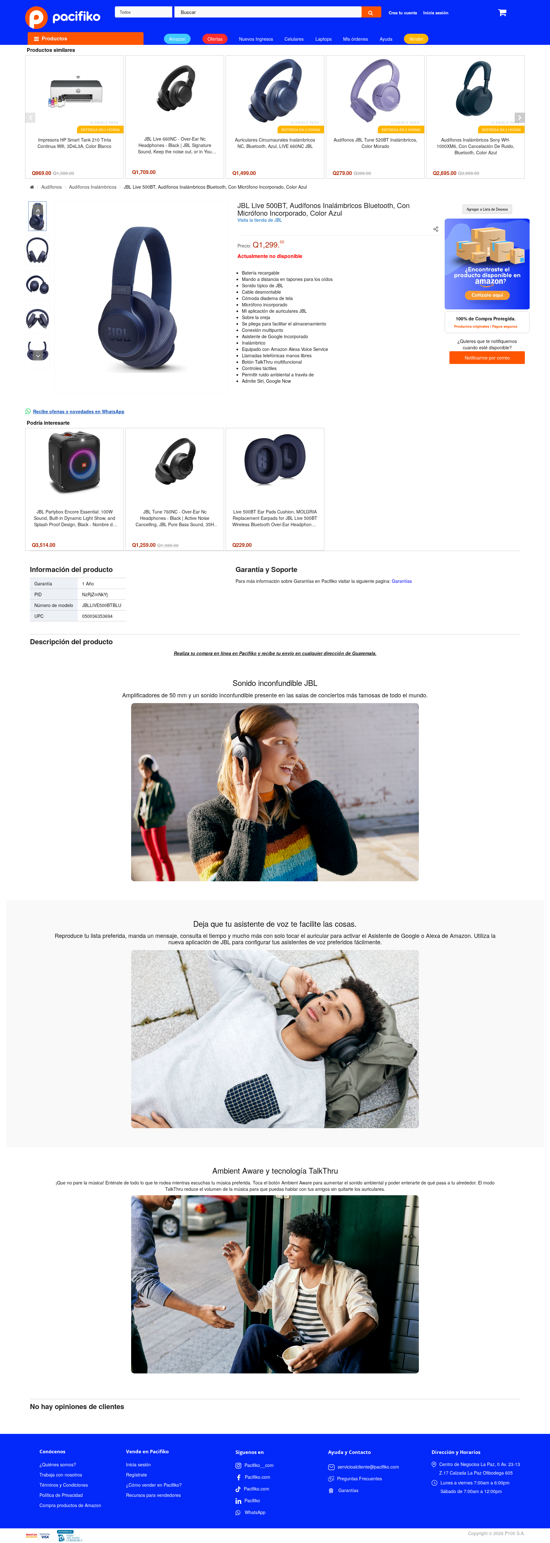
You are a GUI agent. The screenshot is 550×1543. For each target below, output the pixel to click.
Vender (416, 39)
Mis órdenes (355, 39)
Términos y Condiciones (63, 1485)
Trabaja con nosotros (60, 1474)
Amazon (177, 39)
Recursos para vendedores (153, 1495)
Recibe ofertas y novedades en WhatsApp (78, 411)
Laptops (323, 39)
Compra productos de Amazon (70, 1505)
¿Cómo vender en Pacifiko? (154, 1485)
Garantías (402, 581)
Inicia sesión (138, 1464)
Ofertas (215, 39)
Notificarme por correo (487, 357)
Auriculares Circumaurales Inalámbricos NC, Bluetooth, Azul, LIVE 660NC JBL (275, 142)
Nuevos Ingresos (256, 39)
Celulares (294, 39)
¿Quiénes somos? (57, 1464)
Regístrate (136, 1474)
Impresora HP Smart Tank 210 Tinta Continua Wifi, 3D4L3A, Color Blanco (74, 142)
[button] (30, 118)
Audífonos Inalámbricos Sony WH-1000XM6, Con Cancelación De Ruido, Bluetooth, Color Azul (475, 146)
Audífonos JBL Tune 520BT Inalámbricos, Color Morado (375, 142)
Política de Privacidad (61, 1495)
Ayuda (386, 39)
